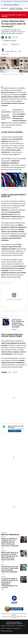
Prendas (15, 372)
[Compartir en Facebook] (2, 37)
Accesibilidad (8, 628)
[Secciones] (1, 5)
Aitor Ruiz (8, 51)
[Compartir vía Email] (16, 37)
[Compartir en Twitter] (6, 37)
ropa (9, 372)
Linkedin (14, 51)
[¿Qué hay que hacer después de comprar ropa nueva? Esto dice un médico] (6, 322)
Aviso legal (3, 625)
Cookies (2, 628)
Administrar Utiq (16, 628)
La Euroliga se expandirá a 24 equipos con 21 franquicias (13, 15)
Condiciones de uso (20, 625)
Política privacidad (11, 625)
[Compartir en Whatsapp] (9, 37)
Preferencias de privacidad (6, 630)
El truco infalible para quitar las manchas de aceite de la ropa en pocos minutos (6, 117)
